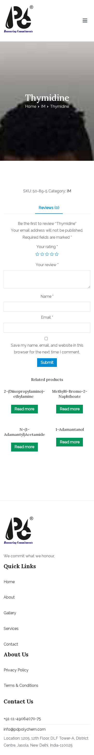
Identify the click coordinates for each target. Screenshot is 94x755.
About (9, 597)
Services (11, 628)
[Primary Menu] (85, 21)
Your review (47, 265)
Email (47, 317)
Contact (11, 644)
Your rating (47, 246)
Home (30, 106)
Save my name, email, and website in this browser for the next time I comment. (47, 349)
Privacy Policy (16, 670)
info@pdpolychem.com (25, 729)
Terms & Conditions (21, 685)
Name (47, 296)
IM (43, 106)
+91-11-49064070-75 (22, 718)
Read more (24, 409)
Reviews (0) (49, 207)
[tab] (49, 208)
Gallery (10, 613)
